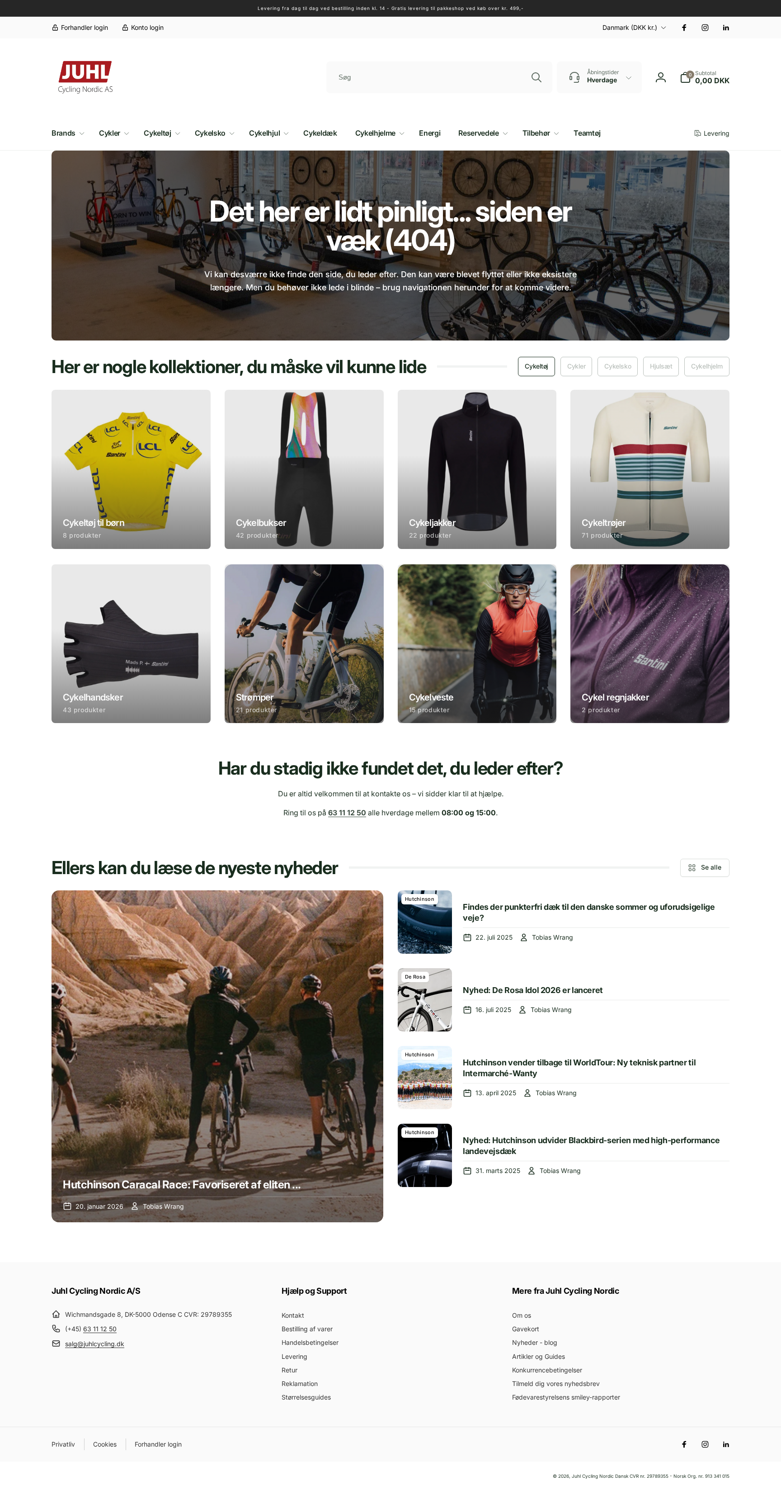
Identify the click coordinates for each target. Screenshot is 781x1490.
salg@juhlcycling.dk (94, 1344)
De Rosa (415, 977)
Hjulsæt (661, 366)
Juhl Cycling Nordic (593, 1476)
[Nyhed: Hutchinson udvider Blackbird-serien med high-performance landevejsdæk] (425, 1155)
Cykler (576, 366)
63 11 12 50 (100, 1329)
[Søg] (536, 77)
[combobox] (439, 77)
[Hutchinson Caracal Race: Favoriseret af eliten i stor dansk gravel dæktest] (217, 1056)
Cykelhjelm (707, 366)
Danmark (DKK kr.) (629, 27)
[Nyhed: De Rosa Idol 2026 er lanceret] (425, 999)
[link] (80, 28)
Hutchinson (419, 899)
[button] (704, 77)
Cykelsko (617, 366)
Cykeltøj (536, 366)
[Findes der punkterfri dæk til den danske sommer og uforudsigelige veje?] (425, 922)
